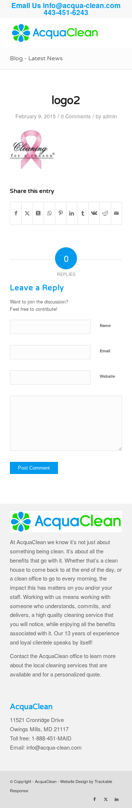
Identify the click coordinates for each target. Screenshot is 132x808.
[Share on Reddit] (105, 213)
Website (107, 376)
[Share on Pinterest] (60, 213)
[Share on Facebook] (15, 213)
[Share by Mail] (116, 213)
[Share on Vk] (94, 213)
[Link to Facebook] (94, 798)
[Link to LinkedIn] (116, 798)
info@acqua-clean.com (82, 5)
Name (105, 325)
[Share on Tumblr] (82, 213)
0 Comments (76, 116)
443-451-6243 (66, 12)
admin (110, 116)
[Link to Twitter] (105, 798)
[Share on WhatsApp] (49, 213)
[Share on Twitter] (27, 213)
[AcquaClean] (55, 33)
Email (105, 350)
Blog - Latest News (36, 58)
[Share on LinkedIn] (71, 213)
